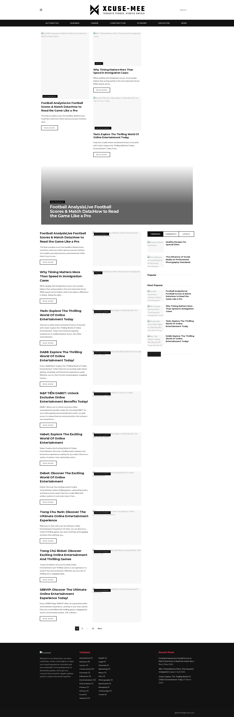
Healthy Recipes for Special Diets (176, 243)
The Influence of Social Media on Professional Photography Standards (178, 259)
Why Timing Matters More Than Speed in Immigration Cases (113, 71)
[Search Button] (191, 10)
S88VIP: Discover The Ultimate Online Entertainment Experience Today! (63, 594)
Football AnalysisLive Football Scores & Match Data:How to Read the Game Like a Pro (62, 106)
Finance (82, 687)
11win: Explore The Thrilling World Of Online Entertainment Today (116, 136)
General (82, 698)
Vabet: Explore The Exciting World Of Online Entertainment (61, 438)
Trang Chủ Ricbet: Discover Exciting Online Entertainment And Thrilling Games (63, 555)
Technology (104, 691)
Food (81, 694)
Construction (118, 23)
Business (74, 23)
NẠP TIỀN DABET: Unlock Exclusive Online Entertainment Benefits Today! (64, 397)
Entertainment (103, 128)
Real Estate (103, 684)
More (184, 23)
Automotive (52, 23)
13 (93, 628)
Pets (101, 676)
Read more (49, 128)
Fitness (82, 691)
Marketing (103, 669)
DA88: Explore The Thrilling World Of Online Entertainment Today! (61, 356)
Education (164, 23)
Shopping (103, 687)
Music (101, 673)
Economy (142, 23)
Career (94, 23)
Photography (104, 680)
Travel (99, 63)
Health (101, 658)
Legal (101, 662)
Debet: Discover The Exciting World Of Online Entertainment (62, 477)
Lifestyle (102, 665)
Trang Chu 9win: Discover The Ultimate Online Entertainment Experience (64, 516)
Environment (50, 96)
